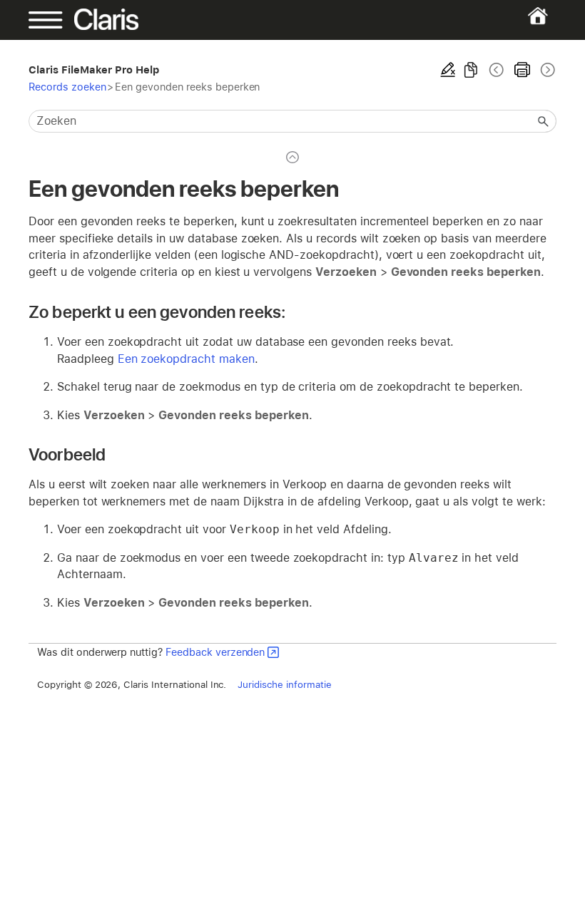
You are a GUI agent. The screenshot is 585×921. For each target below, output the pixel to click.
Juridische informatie (284, 684)
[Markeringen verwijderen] (448, 69)
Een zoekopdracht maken (186, 359)
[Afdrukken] (522, 69)
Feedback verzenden (215, 652)
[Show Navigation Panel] (54, 20)
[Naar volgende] (546, 69)
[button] (543, 121)
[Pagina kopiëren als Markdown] (470, 69)
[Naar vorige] (496, 69)
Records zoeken (67, 87)
